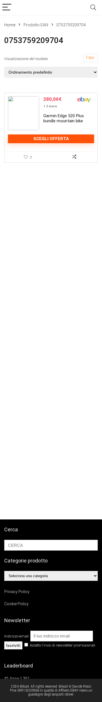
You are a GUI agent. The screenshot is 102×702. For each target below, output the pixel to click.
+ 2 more (50, 106)
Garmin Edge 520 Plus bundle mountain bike (63, 118)
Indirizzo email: (17, 636)
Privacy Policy (16, 591)
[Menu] (7, 7)
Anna (14, 678)
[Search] (93, 7)
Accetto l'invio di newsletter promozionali (62, 645)
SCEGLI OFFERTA (51, 138)
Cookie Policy (16, 604)
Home (9, 25)
